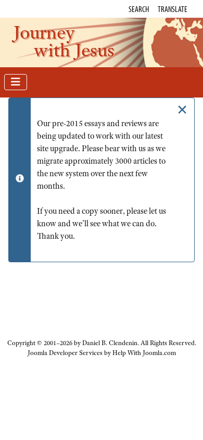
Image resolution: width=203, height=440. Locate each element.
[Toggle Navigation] (15, 82)
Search (139, 9)
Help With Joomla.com (144, 353)
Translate (172, 9)
